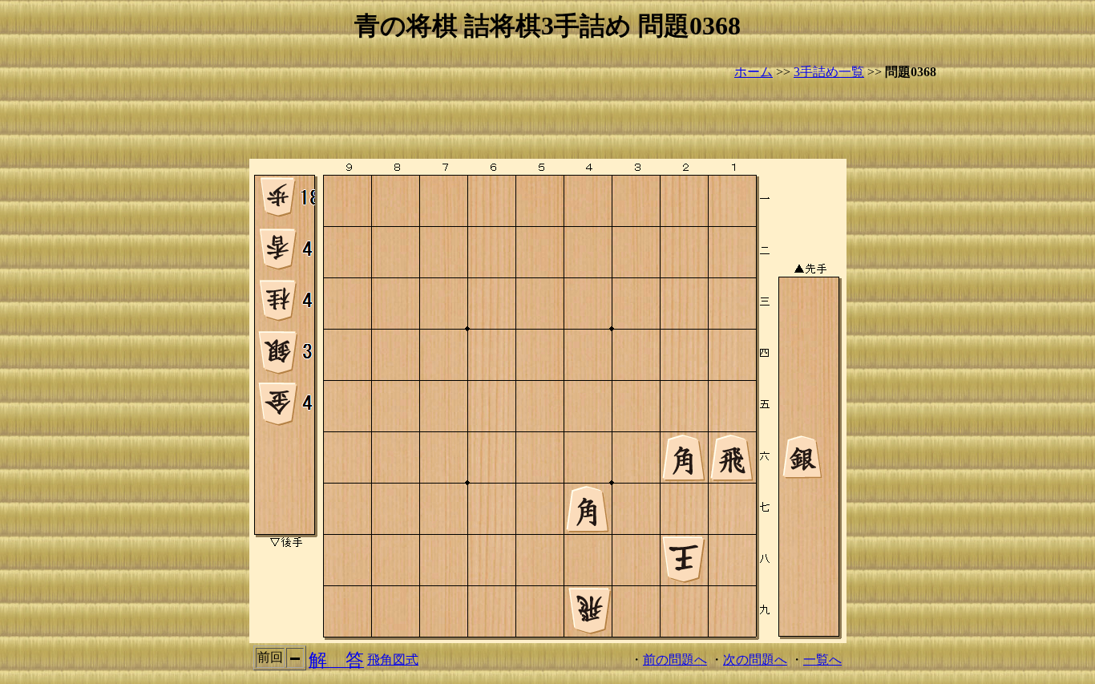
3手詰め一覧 (829, 72)
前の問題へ (675, 659)
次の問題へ (755, 659)
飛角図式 (392, 659)
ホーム (753, 72)
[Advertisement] (547, 120)
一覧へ (822, 659)
